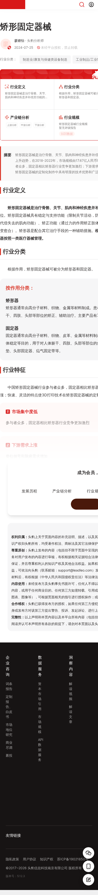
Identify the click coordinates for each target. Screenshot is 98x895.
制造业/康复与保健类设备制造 (45, 59)
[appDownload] (88, 866)
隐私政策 (12, 859)
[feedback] (88, 879)
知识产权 (46, 859)
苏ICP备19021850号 (72, 859)
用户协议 (29, 859)
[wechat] (88, 853)
